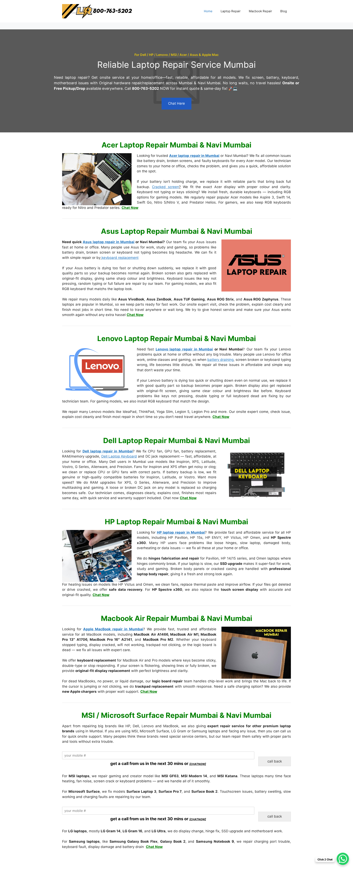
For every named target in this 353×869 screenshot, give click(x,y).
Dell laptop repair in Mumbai (108, 451)
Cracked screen (165, 187)
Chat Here (176, 103)
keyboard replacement (120, 258)
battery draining (220, 360)
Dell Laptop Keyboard (119, 456)
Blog (283, 11)
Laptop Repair (231, 11)
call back (274, 761)
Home (208, 11)
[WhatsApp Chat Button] (343, 859)
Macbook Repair (260, 11)
